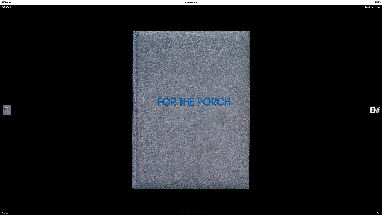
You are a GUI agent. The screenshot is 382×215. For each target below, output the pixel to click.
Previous (5, 213)
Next (378, 213)
